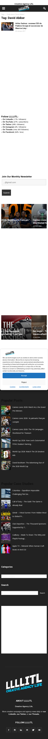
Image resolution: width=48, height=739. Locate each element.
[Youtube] (39, 729)
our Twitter (21, 714)
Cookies (12, 387)
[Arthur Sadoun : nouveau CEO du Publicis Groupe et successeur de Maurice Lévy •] (7, 26)
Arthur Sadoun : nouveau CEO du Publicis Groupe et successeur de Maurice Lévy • (29, 25)
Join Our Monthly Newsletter (17, 176)
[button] (44, 8)
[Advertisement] (19, 75)
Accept (24, 375)
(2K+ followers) (14, 127)
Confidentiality (24, 387)
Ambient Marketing (9, 217)
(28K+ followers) (13, 124)
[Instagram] (14, 729)
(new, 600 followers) (16, 129)
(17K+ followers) (14, 119)
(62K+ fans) (13, 132)
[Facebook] (8, 729)
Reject (24, 382)
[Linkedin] (20, 729)
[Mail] (27, 729)
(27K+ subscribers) (15, 122)
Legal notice (37, 387)
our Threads (34, 714)
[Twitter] (33, 729)
